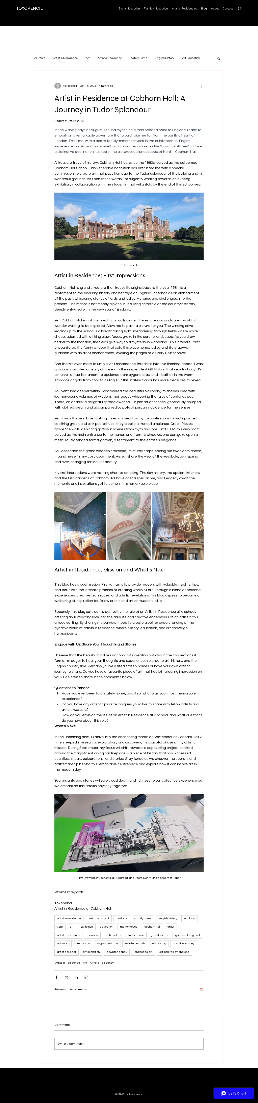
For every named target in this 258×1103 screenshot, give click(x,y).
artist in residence (69, 918)
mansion (92, 935)
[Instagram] (240, 8)
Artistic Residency (110, 58)
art (72, 926)
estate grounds (135, 943)
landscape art (143, 952)
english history (167, 918)
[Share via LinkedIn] (76, 977)
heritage (121, 918)
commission (82, 943)
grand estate (159, 935)
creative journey (183, 943)
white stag (159, 943)
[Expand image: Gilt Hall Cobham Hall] (178, 526)
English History (164, 58)
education (106, 926)
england (189, 918)
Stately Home (138, 58)
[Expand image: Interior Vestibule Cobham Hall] (129, 526)
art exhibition (91, 952)
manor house (128, 926)
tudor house (136, 935)
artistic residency (68, 935)
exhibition (86, 926)
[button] (219, 58)
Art (88, 58)
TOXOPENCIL (29, 8)
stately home (143, 918)
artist (170, 926)
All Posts (39, 58)
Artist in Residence (65, 58)
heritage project (98, 918)
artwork (62, 943)
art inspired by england (174, 952)
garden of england (187, 935)
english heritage (107, 943)
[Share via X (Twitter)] (66, 977)
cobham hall (152, 926)
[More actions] (201, 85)
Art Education (191, 58)
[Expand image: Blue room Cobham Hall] (80, 526)
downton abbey (117, 952)
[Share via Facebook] (56, 977)
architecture (113, 935)
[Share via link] (86, 977)
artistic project (66, 952)
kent (60, 926)
